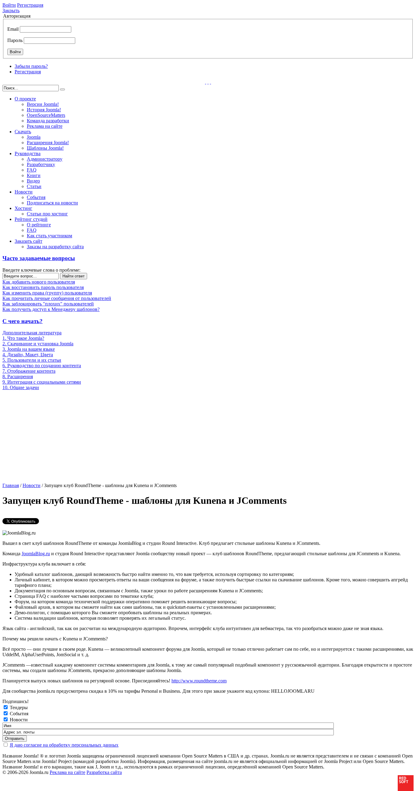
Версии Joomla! (43, 104)
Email (13, 29)
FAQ (32, 169)
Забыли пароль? (31, 66)
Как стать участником (49, 235)
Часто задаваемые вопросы (38, 258)
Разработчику (41, 164)
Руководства (28, 153)
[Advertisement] (50, 436)
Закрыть (10, 10)
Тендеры (19, 707)
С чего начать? (22, 321)
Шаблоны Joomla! (45, 148)
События (36, 197)
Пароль (15, 40)
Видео (33, 180)
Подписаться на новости (52, 202)
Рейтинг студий (31, 219)
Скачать (23, 131)
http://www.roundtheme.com (199, 680)
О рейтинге (39, 224)
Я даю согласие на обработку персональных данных (64, 744)
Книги (34, 175)
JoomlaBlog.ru (36, 553)
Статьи (34, 186)
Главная (10, 485)
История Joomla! (44, 109)
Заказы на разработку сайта (55, 246)
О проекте (25, 98)
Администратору (44, 159)
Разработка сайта (104, 772)
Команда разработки (48, 120)
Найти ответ (73, 276)
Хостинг (23, 208)
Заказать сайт (28, 241)
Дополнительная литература (32, 332)
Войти (9, 5)
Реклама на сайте (44, 126)
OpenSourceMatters (46, 115)
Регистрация (30, 5)
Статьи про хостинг (47, 213)
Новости (24, 191)
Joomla (34, 137)
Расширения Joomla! (48, 142)
